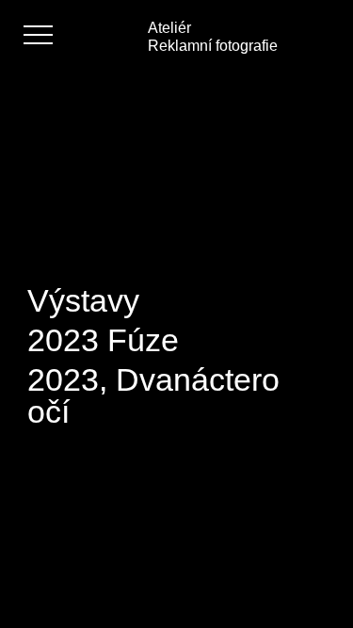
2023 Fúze (103, 340)
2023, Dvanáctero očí (153, 395)
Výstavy (83, 300)
